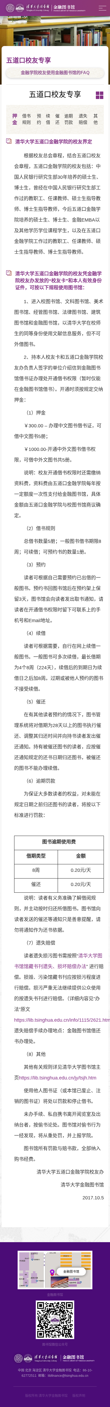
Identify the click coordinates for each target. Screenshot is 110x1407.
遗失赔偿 (83, 119)
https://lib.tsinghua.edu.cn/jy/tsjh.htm (57, 1078)
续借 (48, 119)
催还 (57, 119)
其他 (95, 119)
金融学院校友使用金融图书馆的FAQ (55, 72)
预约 (39, 119)
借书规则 (26, 119)
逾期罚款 (68, 119)
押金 (14, 119)
